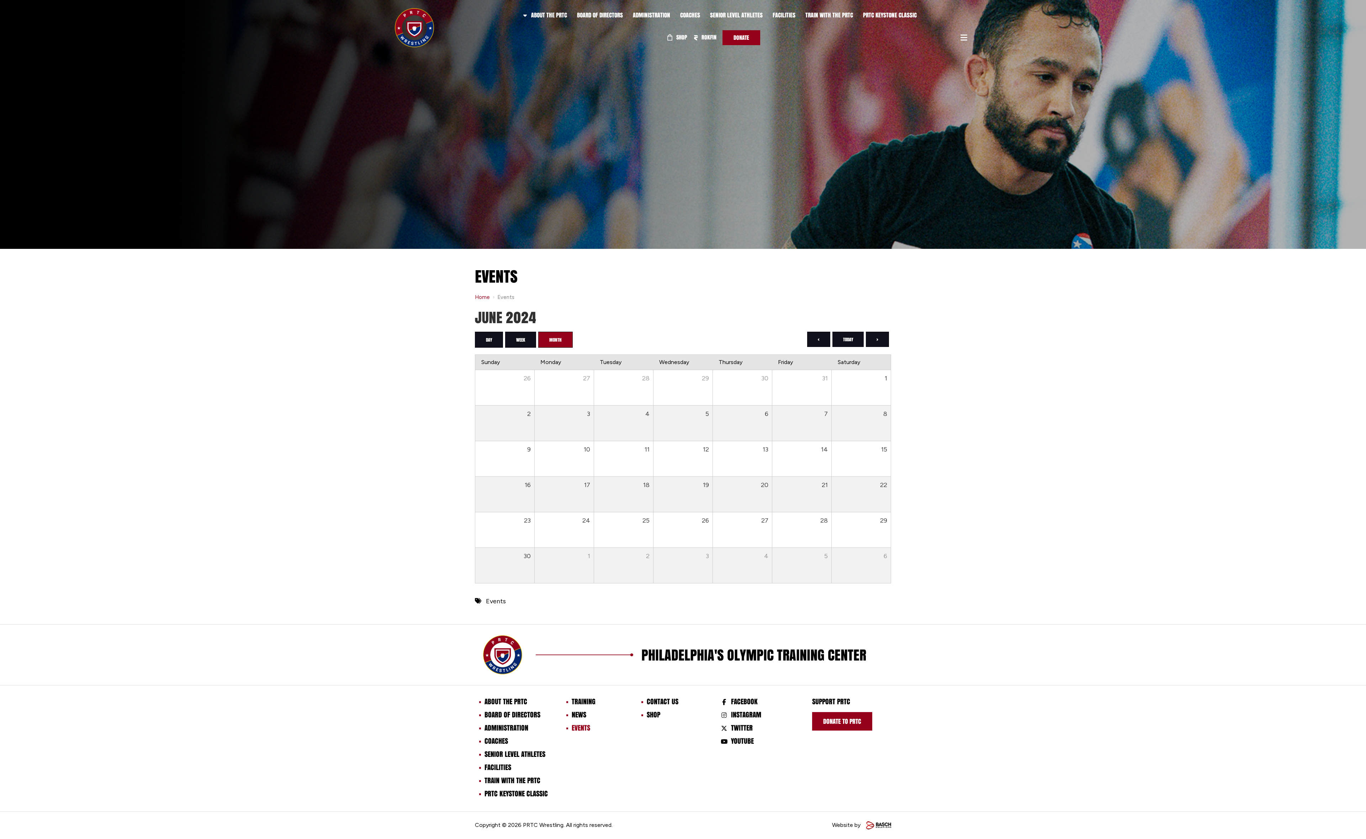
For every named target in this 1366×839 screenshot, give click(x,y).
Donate (741, 37)
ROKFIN (708, 37)
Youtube (742, 741)
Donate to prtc (842, 721)
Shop (681, 37)
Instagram (746, 714)
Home (482, 297)
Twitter (742, 727)
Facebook (744, 701)
